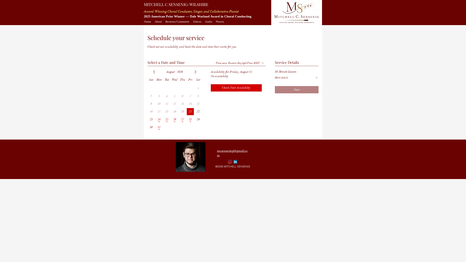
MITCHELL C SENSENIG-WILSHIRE (176, 4)
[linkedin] (235, 162)
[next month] (195, 72)
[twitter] (230, 162)
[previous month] (154, 72)
